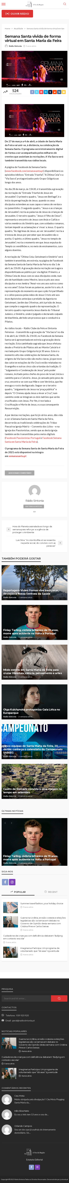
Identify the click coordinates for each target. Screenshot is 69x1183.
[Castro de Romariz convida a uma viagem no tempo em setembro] (34, 781)
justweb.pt (64, 1179)
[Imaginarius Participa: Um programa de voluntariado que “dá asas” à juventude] (10, 952)
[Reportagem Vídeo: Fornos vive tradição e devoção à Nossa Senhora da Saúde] (34, 582)
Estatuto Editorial (34, 1159)
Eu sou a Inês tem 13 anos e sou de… (31, 1114)
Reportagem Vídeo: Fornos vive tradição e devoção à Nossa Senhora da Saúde (30, 592)
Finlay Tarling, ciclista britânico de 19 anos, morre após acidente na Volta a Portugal (30, 631)
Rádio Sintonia (15, 46)
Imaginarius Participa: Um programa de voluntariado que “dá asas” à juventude (39, 949)
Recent (52, 892)
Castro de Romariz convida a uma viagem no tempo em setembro (32, 790)
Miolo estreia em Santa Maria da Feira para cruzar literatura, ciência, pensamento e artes (32, 671)
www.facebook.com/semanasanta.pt (24, 170)
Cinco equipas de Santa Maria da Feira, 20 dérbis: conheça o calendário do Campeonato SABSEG (33, 749)
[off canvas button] (3, 4)
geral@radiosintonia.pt (23, 1020)
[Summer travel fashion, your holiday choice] (10, 907)
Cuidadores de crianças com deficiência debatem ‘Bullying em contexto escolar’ (32, 937)
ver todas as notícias (33, 506)
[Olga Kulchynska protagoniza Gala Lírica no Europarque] (34, 701)
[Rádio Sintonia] (34, 1151)
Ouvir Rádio (20, 13)
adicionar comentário (20, 473)
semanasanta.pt (17, 456)
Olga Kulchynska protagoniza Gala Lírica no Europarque (31, 711)
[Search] (64, 4)
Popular (19, 892)
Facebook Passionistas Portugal (22, 437)
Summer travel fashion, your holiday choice (41, 903)
